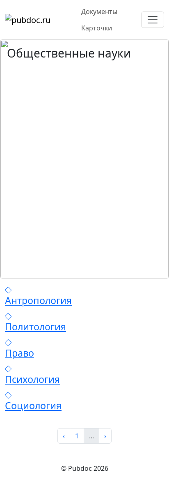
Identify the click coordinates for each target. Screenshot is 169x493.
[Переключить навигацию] (152, 20)
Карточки (96, 27)
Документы (99, 11)
